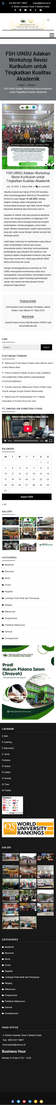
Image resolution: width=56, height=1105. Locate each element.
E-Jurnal (5, 754)
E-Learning (7, 742)
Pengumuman (11, 618)
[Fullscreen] (50, 440)
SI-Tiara (5, 784)
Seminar (8, 631)
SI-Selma (6, 766)
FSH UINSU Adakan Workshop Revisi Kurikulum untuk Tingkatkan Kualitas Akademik (28, 177)
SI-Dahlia (6, 772)
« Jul (4, 504)
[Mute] (46, 440)
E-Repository (8, 748)
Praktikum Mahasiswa (15, 625)
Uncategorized (11, 638)
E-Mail (5, 736)
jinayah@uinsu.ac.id (41, 3)
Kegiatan (9, 591)
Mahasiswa (10, 611)
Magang (8, 605)
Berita (7, 578)
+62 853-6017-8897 (18, 3)
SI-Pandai (6, 790)
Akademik (9, 565)
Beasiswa (9, 571)
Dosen (8, 585)
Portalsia (6, 760)
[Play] (5, 440)
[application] (28, 428)
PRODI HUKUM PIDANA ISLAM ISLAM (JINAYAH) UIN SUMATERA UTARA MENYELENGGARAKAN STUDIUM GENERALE (26, 377)
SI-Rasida (6, 778)
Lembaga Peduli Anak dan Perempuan (22, 598)
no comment (44, 186)
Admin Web (27, 186)
